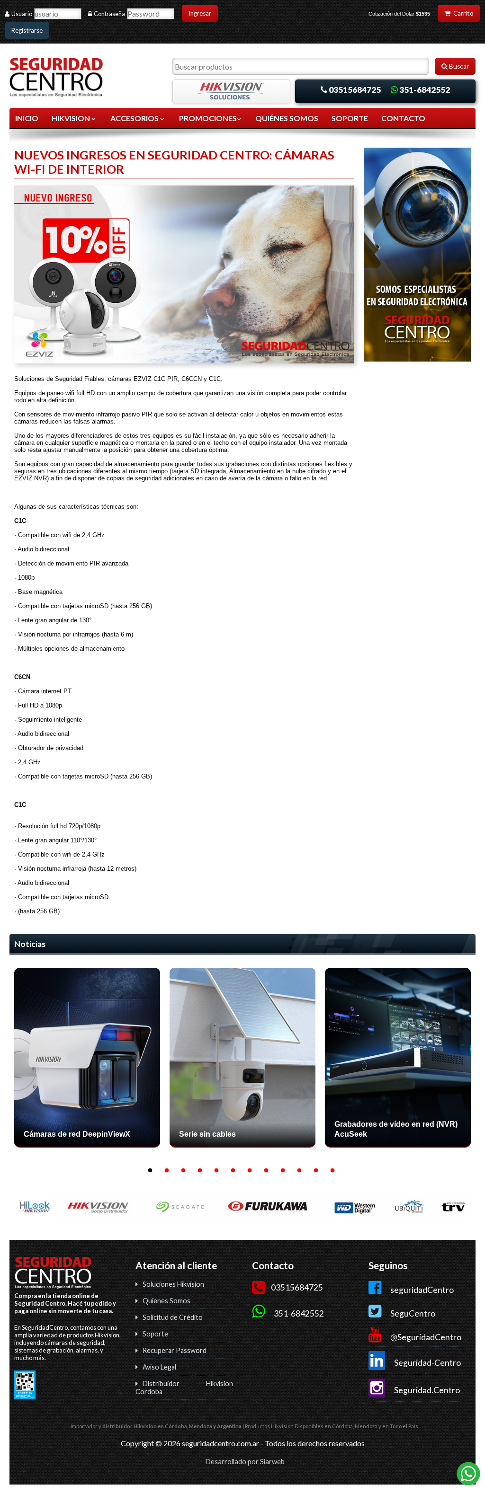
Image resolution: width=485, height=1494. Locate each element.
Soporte (155, 1334)
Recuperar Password (175, 1350)
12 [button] (332, 1171)
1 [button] (150, 1171)
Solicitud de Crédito (173, 1317)
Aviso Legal (159, 1367)
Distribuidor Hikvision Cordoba (184, 1387)
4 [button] (200, 1171)
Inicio (26, 118)
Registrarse (27, 30)
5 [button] (216, 1171)
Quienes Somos (166, 1301)
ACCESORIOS (135, 118)
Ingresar (200, 13)
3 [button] (183, 1171)
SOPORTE (350, 118)
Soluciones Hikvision (173, 1284)
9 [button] (282, 1171)
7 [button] (249, 1171)
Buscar (458, 66)
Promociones (208, 118)
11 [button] (316, 1171)
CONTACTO (403, 118)
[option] (87, 1061)
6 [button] (233, 1171)
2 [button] (166, 1171)
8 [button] (266, 1171)
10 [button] (299, 1171)
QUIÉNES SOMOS (286, 118)
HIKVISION (71, 118)
